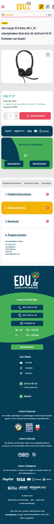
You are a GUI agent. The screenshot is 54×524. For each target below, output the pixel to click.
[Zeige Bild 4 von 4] (33, 85)
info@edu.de (29, 323)
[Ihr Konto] (48, 6)
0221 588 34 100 (30, 307)
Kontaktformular (39, 163)
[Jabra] (27, 23)
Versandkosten (11, 514)
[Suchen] (41, 7)
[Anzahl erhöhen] (16, 116)
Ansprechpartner (14, 163)
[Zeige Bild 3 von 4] (29, 85)
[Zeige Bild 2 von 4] (24, 85)
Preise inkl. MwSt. (10, 101)
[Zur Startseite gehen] (24, 5)
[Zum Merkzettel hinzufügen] (48, 54)
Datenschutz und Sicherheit (18, 500)
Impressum (40, 500)
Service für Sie (30, 383)
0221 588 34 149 (30, 315)
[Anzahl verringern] (5, 116)
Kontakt (27, 396)
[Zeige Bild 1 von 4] (20, 85)
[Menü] (2, 6)
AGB (32, 500)
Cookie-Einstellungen (27, 503)
